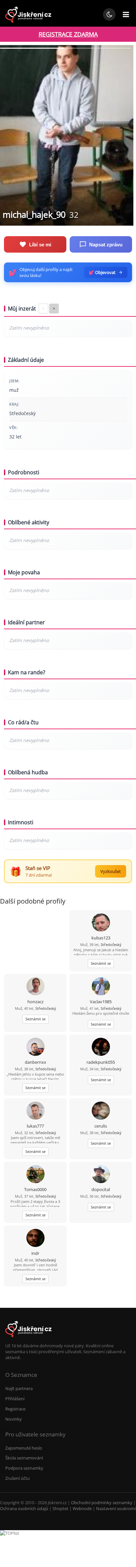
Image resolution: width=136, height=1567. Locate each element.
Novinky (13, 1419)
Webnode (82, 1508)
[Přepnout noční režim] (109, 14)
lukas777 (35, 1126)
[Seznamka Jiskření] (28, 1340)
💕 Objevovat (102, 272)
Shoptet (60, 1508)
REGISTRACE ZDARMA (68, 34)
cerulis (100, 1126)
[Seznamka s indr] (35, 1238)
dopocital (100, 1189)
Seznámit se (101, 963)
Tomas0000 (35, 1189)
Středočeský (111, 944)
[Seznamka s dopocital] (101, 1174)
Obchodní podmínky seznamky (101, 1502)
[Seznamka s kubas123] (101, 923)
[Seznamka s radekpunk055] (101, 1047)
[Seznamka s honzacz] (35, 987)
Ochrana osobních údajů (24, 1508)
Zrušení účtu (17, 1478)
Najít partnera (19, 1388)
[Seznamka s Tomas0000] (35, 1174)
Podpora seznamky (24, 1468)
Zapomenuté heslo (23, 1448)
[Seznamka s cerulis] (101, 1111)
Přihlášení (14, 1399)
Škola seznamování (24, 1458)
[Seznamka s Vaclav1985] (101, 987)
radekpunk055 (100, 1062)
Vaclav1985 (101, 1002)
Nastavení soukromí (116, 1508)
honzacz (35, 1002)
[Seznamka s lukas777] (35, 1111)
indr (35, 1253)
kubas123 (100, 938)
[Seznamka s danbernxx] (35, 1047)
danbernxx (35, 1062)
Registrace (15, 1409)
